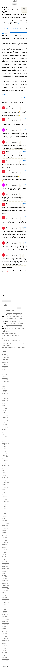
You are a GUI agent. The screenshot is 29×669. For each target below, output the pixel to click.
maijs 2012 (4, 451)
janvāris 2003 (4, 636)
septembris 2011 (5, 465)
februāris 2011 (5, 477)
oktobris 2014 (5, 419)
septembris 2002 (5, 643)
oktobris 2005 (5, 587)
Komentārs (5, 273)
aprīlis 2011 (4, 474)
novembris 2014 (5, 417)
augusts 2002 (5, 645)
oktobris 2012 (5, 444)
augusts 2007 (5, 549)
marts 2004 (4, 612)
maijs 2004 (4, 609)
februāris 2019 (5, 359)
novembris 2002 (5, 640)
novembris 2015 (5, 398)
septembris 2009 (5, 506)
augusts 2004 (5, 604)
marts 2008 (4, 537)
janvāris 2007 (4, 561)
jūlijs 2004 (4, 605)
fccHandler (19, 23)
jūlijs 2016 (4, 386)
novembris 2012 (5, 443)
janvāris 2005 (4, 597)
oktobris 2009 (5, 504)
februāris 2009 (5, 518)
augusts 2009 (5, 508)
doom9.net (4, 247)
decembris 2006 (5, 563)
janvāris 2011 (4, 479)
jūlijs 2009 (4, 510)
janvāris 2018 (4, 360)
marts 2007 (4, 558)
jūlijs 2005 (4, 592)
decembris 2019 (5, 357)
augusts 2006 (5, 570)
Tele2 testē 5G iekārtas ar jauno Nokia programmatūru (13, 343)
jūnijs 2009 (4, 511)
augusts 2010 (5, 487)
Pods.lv (15, 1)
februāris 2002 (5, 655)
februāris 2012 (5, 456)
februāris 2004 (5, 614)
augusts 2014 (5, 422)
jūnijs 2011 (4, 470)
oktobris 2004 (5, 600)
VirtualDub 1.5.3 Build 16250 (8, 27)
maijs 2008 (4, 534)
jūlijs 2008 (4, 530)
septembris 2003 (5, 623)
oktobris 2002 (5, 641)
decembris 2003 (5, 617)
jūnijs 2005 (4, 593)
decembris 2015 (5, 396)
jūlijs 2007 (4, 551)
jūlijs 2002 (4, 647)
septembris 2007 (5, 547)
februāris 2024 (5, 355)
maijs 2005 (4, 595)
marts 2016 (4, 391)
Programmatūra (18, 93)
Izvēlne (14, 4)
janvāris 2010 (4, 499)
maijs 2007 (4, 554)
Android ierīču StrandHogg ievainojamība (10, 336)
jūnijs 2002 (4, 648)
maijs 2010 (4, 492)
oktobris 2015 (5, 400)
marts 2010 (4, 496)
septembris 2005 (5, 588)
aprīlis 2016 (4, 390)
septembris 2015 (5, 402)
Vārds (3, 289)
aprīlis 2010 (4, 494)
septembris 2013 (5, 429)
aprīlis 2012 (4, 453)
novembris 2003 (5, 619)
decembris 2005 (5, 583)
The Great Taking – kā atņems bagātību (15, 314)
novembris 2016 (5, 381)
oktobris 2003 (5, 621)
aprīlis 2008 (4, 535)
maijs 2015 (4, 407)
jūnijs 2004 (4, 607)
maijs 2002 (4, 650)
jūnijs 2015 (4, 405)
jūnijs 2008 (4, 532)
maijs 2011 (4, 472)
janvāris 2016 (4, 395)
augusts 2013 (5, 431)
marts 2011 (4, 475)
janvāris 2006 (4, 582)
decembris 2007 (5, 542)
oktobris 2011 (4, 463)
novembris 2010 (5, 482)
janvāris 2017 (4, 378)
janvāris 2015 (4, 414)
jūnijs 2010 (4, 491)
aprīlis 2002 (4, 652)
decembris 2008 (5, 522)
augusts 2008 (5, 528)
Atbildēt (24, 106)
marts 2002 (4, 653)
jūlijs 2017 (4, 369)
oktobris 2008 (5, 525)
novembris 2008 (5, 523)
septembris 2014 (5, 420)
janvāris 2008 (4, 540)
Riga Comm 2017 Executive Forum (9, 349)
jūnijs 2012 (4, 450)
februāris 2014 (5, 426)
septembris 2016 (5, 384)
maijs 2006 (4, 575)
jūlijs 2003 (4, 626)
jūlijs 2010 (4, 489)
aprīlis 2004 (4, 611)
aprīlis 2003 (4, 631)
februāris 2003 (5, 635)
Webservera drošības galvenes (8, 338)
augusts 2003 (5, 624)
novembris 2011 (5, 462)
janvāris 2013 (4, 441)
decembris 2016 (5, 379)
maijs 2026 (4, 354)
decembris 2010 (5, 480)
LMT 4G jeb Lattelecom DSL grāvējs (15, 319)
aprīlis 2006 (4, 576)
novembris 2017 (5, 364)
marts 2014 (4, 424)
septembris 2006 (5, 568)
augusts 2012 (5, 448)
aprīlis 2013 (4, 436)
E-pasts (3, 295)
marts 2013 (4, 438)
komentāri (24, 9)
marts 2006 (4, 578)
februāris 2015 (5, 412)
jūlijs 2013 (4, 432)
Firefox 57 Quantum (6, 345)
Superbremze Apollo (7, 97)
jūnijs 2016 (4, 388)
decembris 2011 (5, 460)
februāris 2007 (5, 559)
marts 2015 (4, 410)
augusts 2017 (5, 367)
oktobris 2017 (5, 366)
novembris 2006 (5, 564)
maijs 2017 (4, 372)
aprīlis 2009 (4, 515)
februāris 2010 (5, 498)
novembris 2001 (5, 660)
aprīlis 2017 (4, 374)
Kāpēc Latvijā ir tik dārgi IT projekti (14, 313)
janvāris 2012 (4, 458)
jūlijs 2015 (4, 403)
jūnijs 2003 (4, 628)
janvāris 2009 (4, 520)
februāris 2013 (5, 439)
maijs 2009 (4, 513)
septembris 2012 (5, 446)
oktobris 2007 (5, 546)
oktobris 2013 (5, 427)
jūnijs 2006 (4, 573)
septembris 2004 (5, 602)
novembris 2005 (5, 585)
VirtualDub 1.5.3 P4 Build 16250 (10, 28)
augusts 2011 (4, 467)
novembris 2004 (5, 599)
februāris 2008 (5, 539)
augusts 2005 (5, 590)
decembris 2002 (5, 638)
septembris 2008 (5, 527)
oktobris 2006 (5, 566)
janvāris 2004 (4, 616)
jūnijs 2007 (4, 552)
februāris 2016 (5, 393)
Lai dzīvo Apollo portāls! (7, 342)
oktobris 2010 (5, 484)
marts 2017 (4, 376)
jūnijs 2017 (4, 371)
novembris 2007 (5, 544)
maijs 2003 (4, 629)
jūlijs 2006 (4, 571)
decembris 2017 (5, 362)
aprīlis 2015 (4, 408)
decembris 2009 (5, 501)
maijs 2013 (4, 434)
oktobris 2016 (5, 383)
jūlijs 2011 (4, 468)
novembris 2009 (5, 503)
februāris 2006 (5, 580)
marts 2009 (4, 516)
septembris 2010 (5, 486)
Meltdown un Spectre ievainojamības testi (11, 340)
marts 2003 (4, 633)
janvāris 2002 (4, 657)
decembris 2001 (5, 659)
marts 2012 (4, 455)
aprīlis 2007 (4, 556)
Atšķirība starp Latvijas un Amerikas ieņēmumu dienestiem (14, 347)
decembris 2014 (5, 415)
